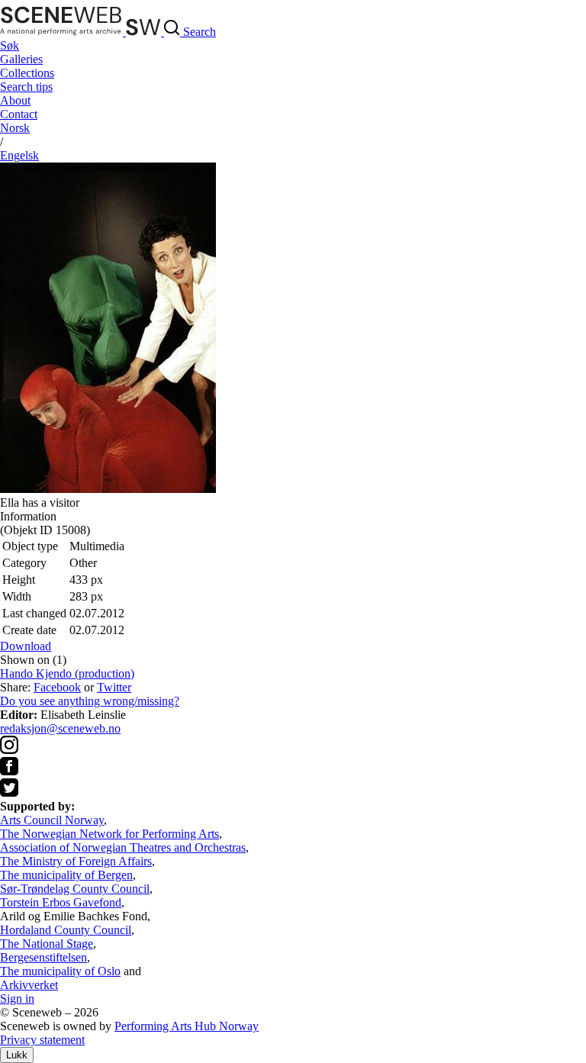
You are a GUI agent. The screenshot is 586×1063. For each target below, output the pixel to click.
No (15, 127)
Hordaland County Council (65, 929)
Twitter (114, 687)
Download (25, 645)
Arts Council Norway (52, 819)
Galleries (21, 59)
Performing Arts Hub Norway (186, 1026)
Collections (27, 72)
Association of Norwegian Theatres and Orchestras (123, 847)
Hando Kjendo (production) (67, 673)
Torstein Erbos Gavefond (60, 902)
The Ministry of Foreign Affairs (76, 861)
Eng (19, 155)
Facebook (57, 687)
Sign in (17, 998)
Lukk (16, 1055)
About (15, 100)
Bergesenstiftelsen (43, 957)
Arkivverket (29, 984)
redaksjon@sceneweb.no (60, 728)
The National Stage (46, 943)
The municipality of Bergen (66, 874)
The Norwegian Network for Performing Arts (109, 833)
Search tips (26, 86)
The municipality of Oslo (60, 971)
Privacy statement (42, 1039)
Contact (18, 114)
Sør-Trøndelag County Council (75, 888)
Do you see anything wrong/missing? (89, 700)
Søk (9, 45)
